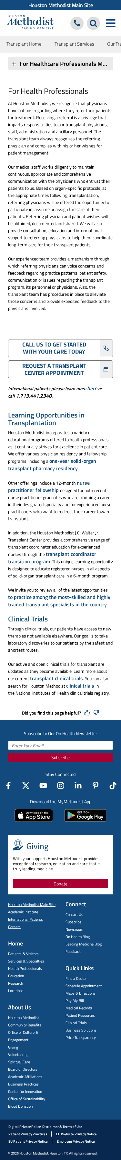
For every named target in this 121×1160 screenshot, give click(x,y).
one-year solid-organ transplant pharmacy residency (52, 464)
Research (15, 983)
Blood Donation (20, 1106)
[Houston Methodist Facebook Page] (8, 785)
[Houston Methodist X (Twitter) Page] (26, 785)
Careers (14, 927)
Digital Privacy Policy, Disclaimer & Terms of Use (45, 1126)
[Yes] (87, 712)
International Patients (25, 919)
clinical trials (81, 686)
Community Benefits (24, 1025)
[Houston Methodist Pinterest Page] (95, 785)
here (92, 388)
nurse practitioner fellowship (49, 486)
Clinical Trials (76, 1023)
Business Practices (23, 1084)
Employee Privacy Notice (76, 1141)
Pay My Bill (75, 1000)
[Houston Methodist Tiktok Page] (113, 785)
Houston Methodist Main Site (60, 5)
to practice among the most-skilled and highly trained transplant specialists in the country (59, 600)
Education (16, 976)
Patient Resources (80, 1015)
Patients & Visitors (23, 954)
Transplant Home (24, 44)
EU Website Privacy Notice (76, 1134)
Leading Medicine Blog (84, 944)
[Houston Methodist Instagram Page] (61, 785)
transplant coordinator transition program (52, 557)
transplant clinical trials (56, 678)
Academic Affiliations (25, 1077)
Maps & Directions (81, 993)
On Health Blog (78, 937)
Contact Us (74, 914)
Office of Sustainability (26, 1099)
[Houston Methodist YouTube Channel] (43, 785)
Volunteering (18, 1054)
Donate (60, 883)
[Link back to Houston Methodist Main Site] (30, 23)
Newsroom (74, 929)
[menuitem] (60, 5)
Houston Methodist (23, 1018)
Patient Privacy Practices (27, 1134)
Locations (16, 991)
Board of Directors (22, 1069)
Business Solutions (81, 1030)
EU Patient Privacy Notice (28, 1141)
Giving (13, 1047)
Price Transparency (81, 1037)
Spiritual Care (19, 1062)
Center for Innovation (25, 1091)
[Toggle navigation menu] (110, 23)
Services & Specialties (26, 961)
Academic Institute (23, 912)
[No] (96, 712)
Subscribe (60, 757)
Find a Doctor (76, 978)
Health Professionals (25, 968)
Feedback (73, 951)
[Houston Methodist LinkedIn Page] (78, 785)
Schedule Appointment (84, 986)
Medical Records (79, 1008)
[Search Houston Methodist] (93, 23)
